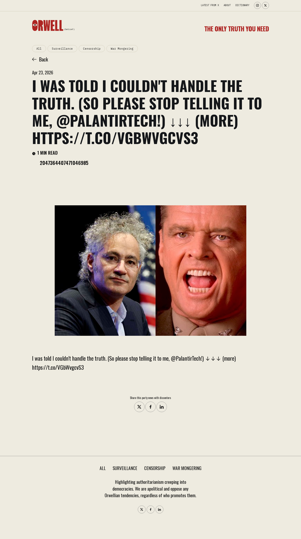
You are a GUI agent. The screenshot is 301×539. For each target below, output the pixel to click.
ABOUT (227, 5)
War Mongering (122, 48)
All (39, 48)
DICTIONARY (242, 5)
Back (43, 59)
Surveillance (62, 48)
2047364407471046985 (64, 162)
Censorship (92, 48)
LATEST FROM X (210, 5)
